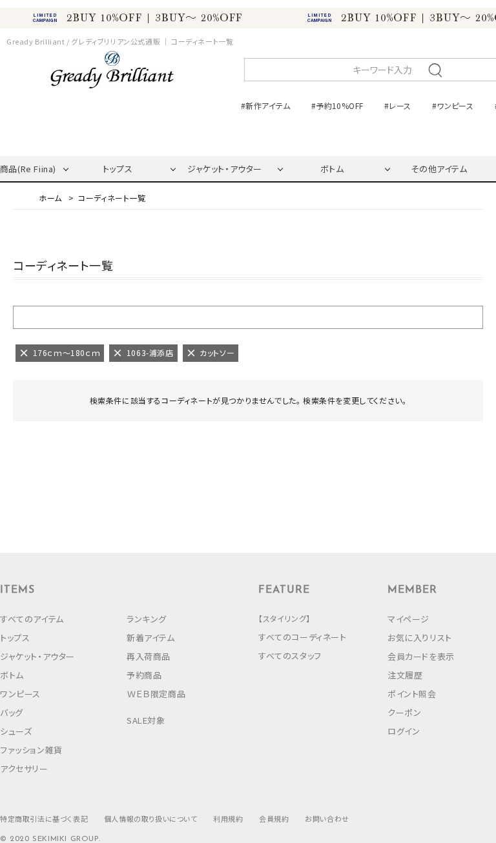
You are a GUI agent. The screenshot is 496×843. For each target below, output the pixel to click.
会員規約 (274, 818)
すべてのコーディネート (302, 637)
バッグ (11, 712)
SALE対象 (146, 720)
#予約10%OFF (337, 105)
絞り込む (248, 316)
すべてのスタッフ (290, 656)
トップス (117, 169)
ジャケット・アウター (224, 169)
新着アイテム (151, 637)
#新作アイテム (266, 105)
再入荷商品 (148, 656)
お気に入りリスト (420, 637)
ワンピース (20, 694)
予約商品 (144, 675)
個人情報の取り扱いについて (151, 818)
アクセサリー (24, 768)
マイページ (408, 619)
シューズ (16, 731)
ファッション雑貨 (31, 750)
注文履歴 (405, 675)
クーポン (404, 712)
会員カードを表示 (421, 656)
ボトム (332, 169)
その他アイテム (439, 169)
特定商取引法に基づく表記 (44, 818)
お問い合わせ (327, 818)
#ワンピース (452, 105)
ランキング (147, 619)
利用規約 (228, 818)
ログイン (404, 731)
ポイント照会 (412, 694)
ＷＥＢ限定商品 (156, 694)
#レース (397, 105)
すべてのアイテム (32, 619)
